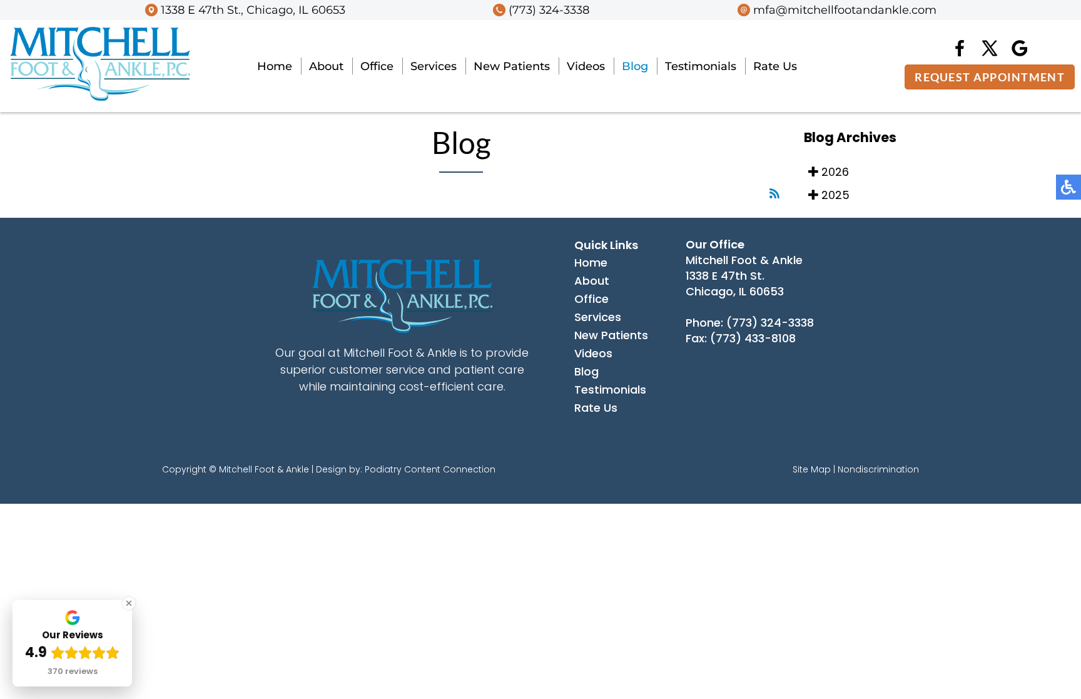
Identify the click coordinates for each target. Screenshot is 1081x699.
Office (376, 66)
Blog (635, 66)
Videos (586, 66)
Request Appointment (990, 77)
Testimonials (700, 66)
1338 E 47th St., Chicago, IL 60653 (253, 10)
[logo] (100, 97)
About (326, 66)
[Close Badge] (129, 603)
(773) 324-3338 (549, 10)
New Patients (512, 66)
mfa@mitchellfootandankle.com (844, 10)
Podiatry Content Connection (430, 469)
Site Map (812, 469)
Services (433, 66)
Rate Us (775, 66)
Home (274, 66)
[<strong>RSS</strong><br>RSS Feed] (774, 193)
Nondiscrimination (878, 469)
